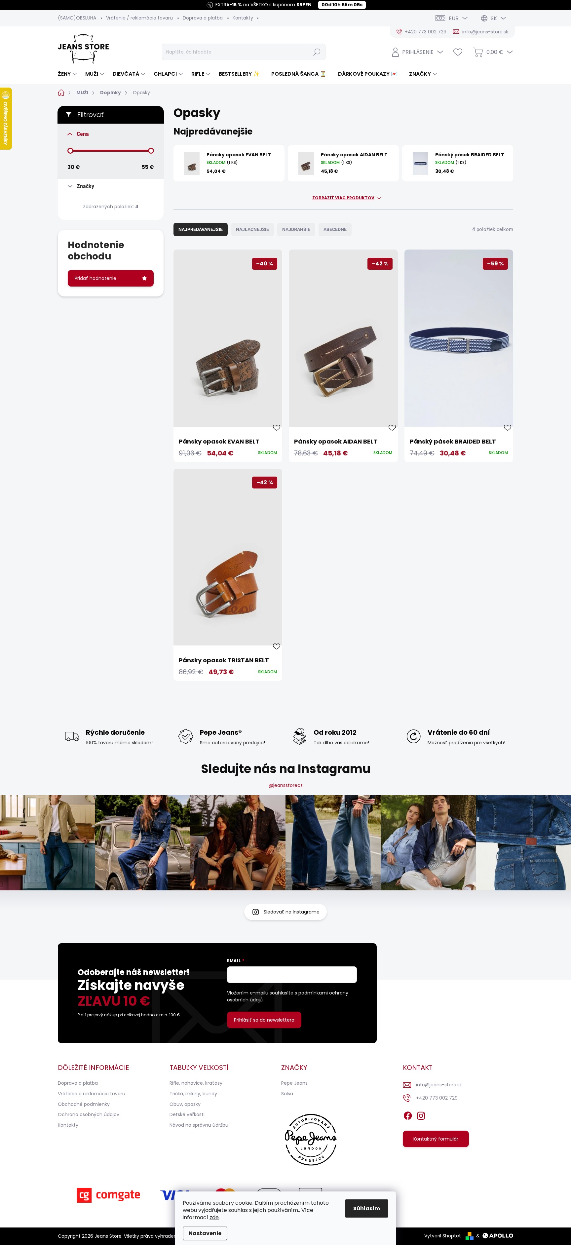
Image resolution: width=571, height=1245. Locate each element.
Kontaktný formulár (435, 1139)
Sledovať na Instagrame (292, 912)
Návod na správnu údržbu (199, 1125)
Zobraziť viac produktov (343, 198)
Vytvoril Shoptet (442, 1235)
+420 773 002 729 (437, 1098)
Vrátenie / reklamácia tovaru (139, 18)
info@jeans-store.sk (439, 1084)
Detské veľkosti (187, 1114)
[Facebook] (408, 1115)
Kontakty (243, 18)
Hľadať (317, 52)
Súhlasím (366, 1208)
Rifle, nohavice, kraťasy (196, 1083)
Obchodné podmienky (84, 1104)
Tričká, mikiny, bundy (193, 1093)
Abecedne (335, 229)
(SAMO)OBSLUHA (77, 18)
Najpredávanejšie (200, 229)
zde (214, 1217)
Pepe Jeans (294, 1083)
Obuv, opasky (185, 1104)
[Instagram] (421, 1115)
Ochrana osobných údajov (88, 1114)
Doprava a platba (203, 18)
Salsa (287, 1093)
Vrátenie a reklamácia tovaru (91, 1093)
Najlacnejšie (252, 229)
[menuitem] (68, 74)
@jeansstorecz (286, 785)
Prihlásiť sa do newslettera (264, 1020)
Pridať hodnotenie (95, 278)
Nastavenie (205, 1233)
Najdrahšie (296, 229)
